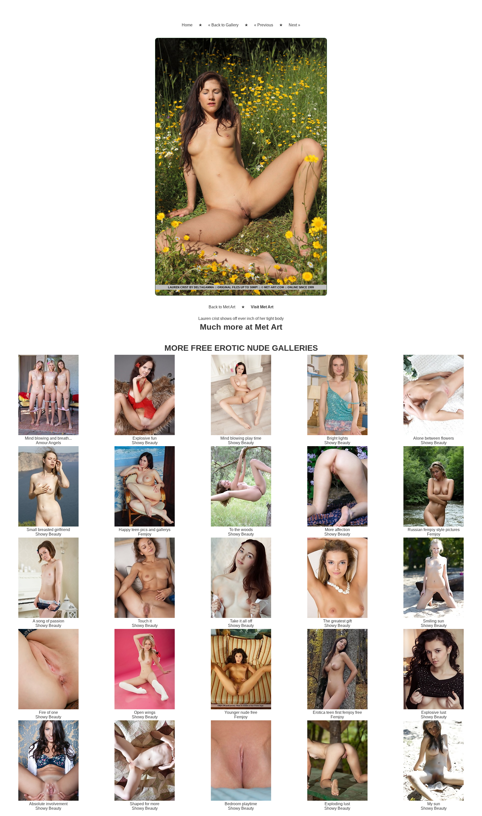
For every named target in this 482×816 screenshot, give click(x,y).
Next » (294, 25)
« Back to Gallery (223, 25)
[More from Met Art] (241, 168)
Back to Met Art (222, 307)
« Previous (263, 25)
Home (187, 25)
